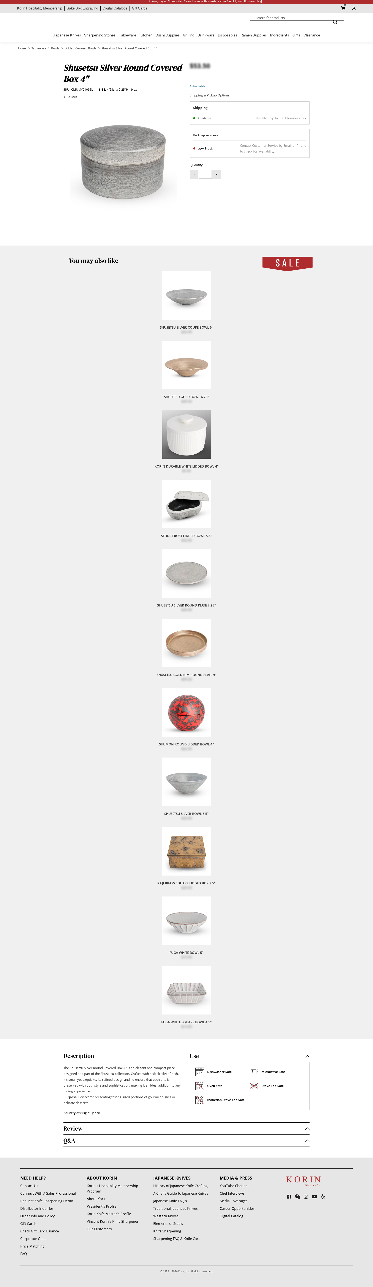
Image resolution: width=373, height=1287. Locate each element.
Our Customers (99, 1229)
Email (287, 145)
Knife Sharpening (167, 1231)
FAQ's (24, 1253)
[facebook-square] (289, 1196)
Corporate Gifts (33, 1238)
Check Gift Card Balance (39, 1231)
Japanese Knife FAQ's (170, 1201)
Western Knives (166, 1216)
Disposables (227, 35)
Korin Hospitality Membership (39, 8)
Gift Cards (139, 8)
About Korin (96, 1198)
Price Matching (32, 1246)
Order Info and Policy (37, 1216)
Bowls (55, 48)
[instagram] (306, 1196)
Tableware (127, 35)
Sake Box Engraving (82, 8)
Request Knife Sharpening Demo (46, 1201)
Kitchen (145, 35)
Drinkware (206, 35)
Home (22, 48)
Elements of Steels (168, 1223)
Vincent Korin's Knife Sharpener (113, 1221)
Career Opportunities (237, 1208)
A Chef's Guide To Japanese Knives (180, 1193)
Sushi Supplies (168, 35)
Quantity (196, 165)
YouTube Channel (234, 1185)
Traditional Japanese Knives (175, 1208)
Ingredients (279, 35)
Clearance (311, 35)
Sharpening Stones (99, 35)
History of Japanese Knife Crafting (180, 1185)
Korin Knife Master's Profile (109, 1213)
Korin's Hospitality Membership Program (112, 1188)
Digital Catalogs (115, 8)
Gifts (296, 35)
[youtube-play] (314, 1196)
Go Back (71, 97)
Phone (301, 145)
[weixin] (297, 1196)
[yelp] (323, 1196)
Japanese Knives (67, 35)
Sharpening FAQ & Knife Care (176, 1238)
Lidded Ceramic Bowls (80, 48)
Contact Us (29, 1185)
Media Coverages (234, 1201)
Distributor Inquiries (37, 1208)
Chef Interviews (232, 1193)
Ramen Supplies (253, 35)
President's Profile (102, 1206)
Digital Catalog (231, 1216)
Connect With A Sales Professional (48, 1193)
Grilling (188, 35)
